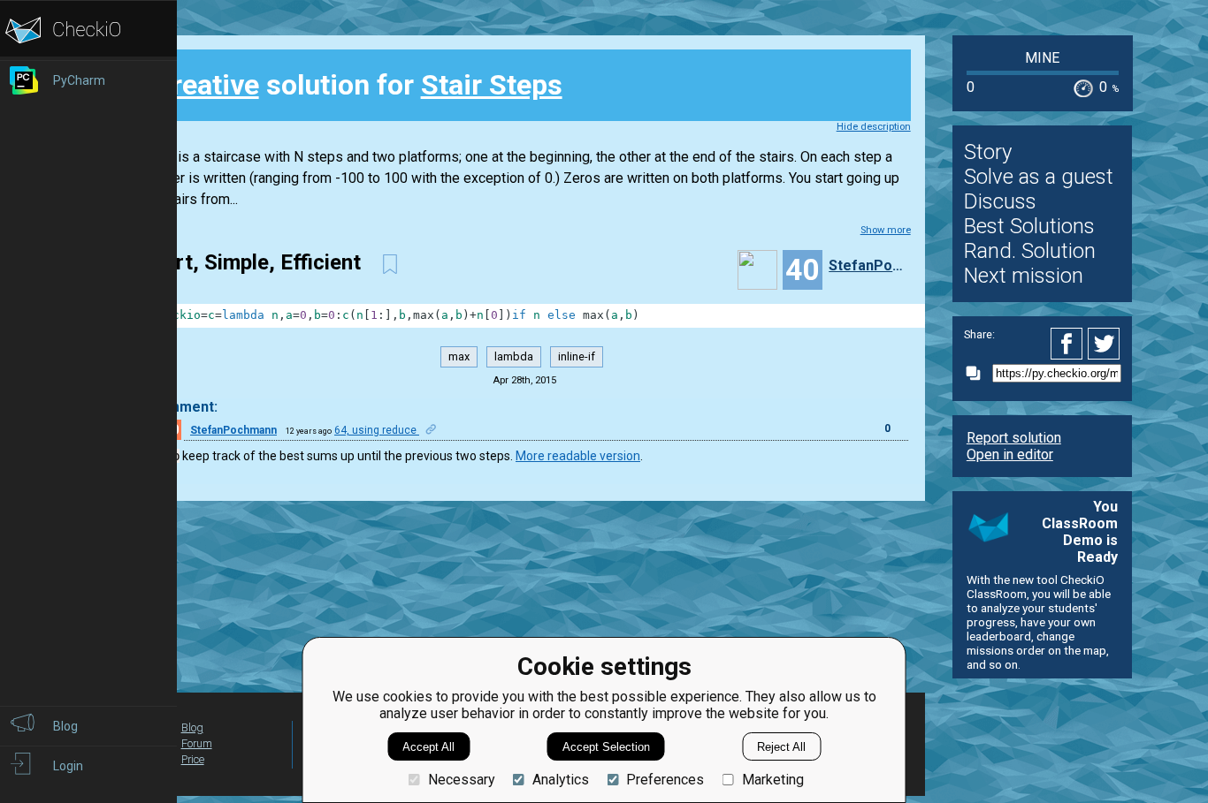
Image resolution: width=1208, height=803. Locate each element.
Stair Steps (491, 85)
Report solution (1014, 437)
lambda (513, 356)
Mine (1042, 57)
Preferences (665, 779)
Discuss (1000, 201)
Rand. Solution (1030, 251)
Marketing (772, 779)
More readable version (578, 456)
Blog (192, 727)
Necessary (461, 779)
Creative (206, 85)
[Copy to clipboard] (978, 373)
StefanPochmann (867, 265)
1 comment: (178, 406)
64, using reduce (376, 430)
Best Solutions (1029, 226)
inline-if (576, 356)
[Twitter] (1104, 344)
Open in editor (1010, 454)
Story (988, 152)
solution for (357, 85)
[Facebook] (1069, 344)
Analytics (560, 779)
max (459, 356)
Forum (196, 743)
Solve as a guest (1038, 176)
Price (192, 759)
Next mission (1023, 275)
